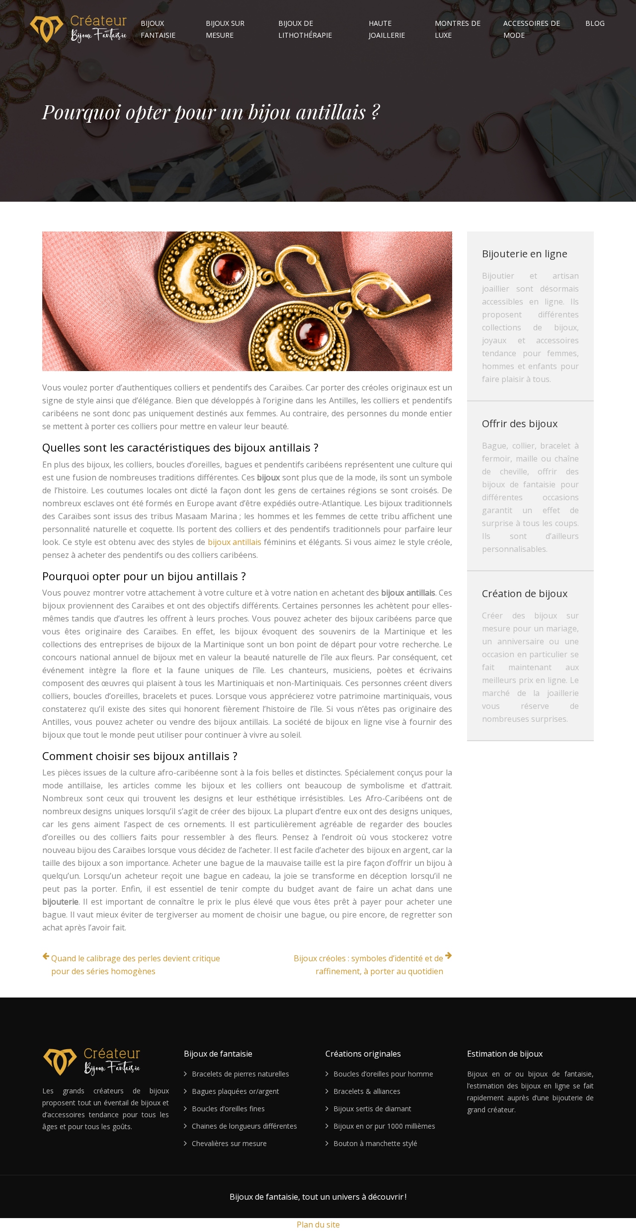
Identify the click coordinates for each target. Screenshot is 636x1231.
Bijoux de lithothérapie (305, 29)
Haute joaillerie (387, 29)
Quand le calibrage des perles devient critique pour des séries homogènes (135, 965)
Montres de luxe (457, 29)
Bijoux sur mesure (225, 29)
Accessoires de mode (531, 29)
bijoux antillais (235, 542)
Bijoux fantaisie (158, 29)
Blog (595, 23)
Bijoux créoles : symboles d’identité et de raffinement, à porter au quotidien (368, 965)
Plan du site (318, 1224)
